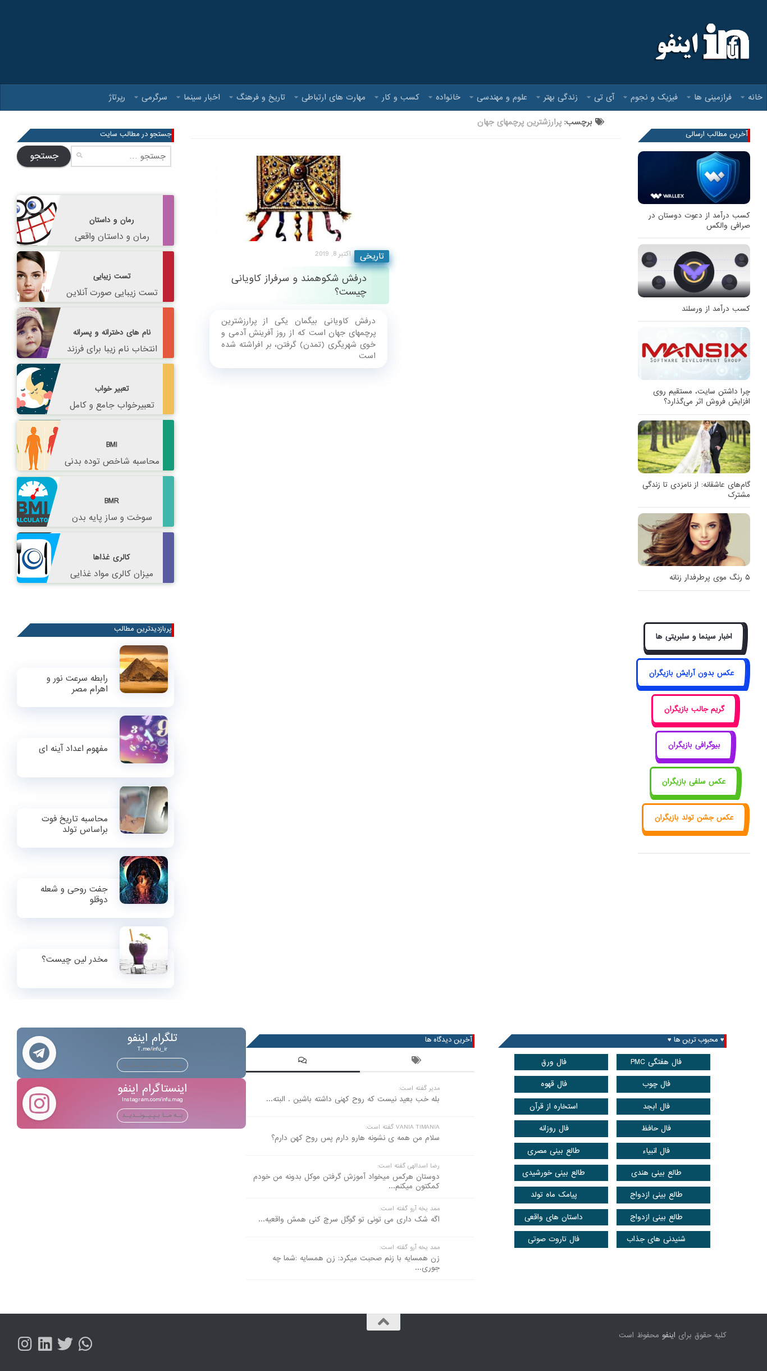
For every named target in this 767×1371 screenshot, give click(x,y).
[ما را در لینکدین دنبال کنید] (45, 1344)
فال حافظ (656, 1128)
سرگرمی (154, 97)
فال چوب (656, 1084)
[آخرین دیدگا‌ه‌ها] (303, 1062)
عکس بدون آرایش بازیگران (691, 673)
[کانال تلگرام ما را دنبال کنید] (85, 1344)
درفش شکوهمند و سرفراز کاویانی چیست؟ (299, 285)
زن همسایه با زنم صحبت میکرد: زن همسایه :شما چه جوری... (356, 1263)
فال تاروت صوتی (553, 1239)
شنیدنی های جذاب (656, 1239)
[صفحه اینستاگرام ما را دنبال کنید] (25, 1344)
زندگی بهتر (561, 97)
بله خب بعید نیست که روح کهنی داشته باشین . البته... (353, 1099)
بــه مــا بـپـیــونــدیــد (152, 1064)
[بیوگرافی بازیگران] (694, 758)
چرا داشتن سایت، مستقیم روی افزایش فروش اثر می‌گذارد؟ (701, 397)
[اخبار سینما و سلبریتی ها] (694, 649)
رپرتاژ (117, 97)
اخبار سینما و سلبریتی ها (694, 636)
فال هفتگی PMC (656, 1062)
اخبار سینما (202, 97)
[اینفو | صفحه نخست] (701, 42)
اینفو (668, 1335)
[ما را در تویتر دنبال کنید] (65, 1344)
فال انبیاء (656, 1151)
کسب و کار (400, 97)
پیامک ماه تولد (554, 1195)
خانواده (448, 97)
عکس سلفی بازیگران (694, 782)
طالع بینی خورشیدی (553, 1173)
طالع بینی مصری (553, 1151)
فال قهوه (554, 1084)
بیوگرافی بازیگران (694, 745)
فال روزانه (554, 1128)
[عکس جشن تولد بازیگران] (694, 830)
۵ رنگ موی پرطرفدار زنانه (709, 577)
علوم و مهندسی (502, 97)
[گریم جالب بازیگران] (694, 721)
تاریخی (371, 256)
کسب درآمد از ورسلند (716, 309)
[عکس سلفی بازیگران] (694, 794)
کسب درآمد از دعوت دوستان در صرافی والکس (699, 221)
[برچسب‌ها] (417, 1062)
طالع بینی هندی (656, 1173)
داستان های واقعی (553, 1217)
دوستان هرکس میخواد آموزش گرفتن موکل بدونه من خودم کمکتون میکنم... (346, 1181)
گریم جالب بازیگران (694, 709)
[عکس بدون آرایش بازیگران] (691, 685)
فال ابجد (656, 1106)
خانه (755, 97)
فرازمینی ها (713, 97)
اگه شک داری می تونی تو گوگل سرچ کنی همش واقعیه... (349, 1219)
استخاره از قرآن (553, 1106)
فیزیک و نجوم (654, 97)
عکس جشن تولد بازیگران (694, 817)
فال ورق (554, 1062)
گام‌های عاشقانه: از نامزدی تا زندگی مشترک (696, 490)
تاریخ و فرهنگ (260, 97)
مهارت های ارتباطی (334, 97)
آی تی (604, 97)
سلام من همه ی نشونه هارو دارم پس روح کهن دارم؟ (355, 1138)
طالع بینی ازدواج (656, 1195)
